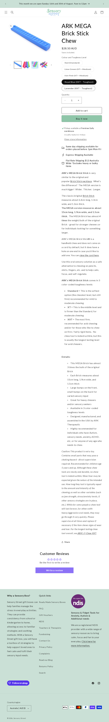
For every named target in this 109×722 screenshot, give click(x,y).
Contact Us (44, 640)
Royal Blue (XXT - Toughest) (79, 82)
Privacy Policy (45, 647)
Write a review (54, 570)
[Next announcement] (103, 4)
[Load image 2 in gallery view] (26, 65)
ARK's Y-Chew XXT (86, 533)
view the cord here (89, 255)
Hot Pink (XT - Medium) (78, 76)
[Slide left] (10, 65)
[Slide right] (51, 65)
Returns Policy (46, 666)
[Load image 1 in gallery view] (17, 65)
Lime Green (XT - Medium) (79, 70)
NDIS (41, 621)
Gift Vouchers (46, 615)
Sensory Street (19, 718)
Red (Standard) (74, 63)
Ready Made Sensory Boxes (52, 602)
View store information (75, 139)
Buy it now (82, 118)
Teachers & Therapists (50, 628)
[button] (6, 12)
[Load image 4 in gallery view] (43, 65)
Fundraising (44, 634)
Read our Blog (46, 660)
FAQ (41, 608)
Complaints (44, 653)
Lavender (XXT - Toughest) (78, 88)
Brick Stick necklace (81, 181)
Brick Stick (89, 195)
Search (42, 673)
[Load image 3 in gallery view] (35, 65)
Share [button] (67, 542)
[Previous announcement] (5, 4)
